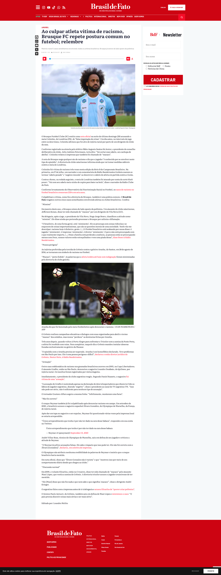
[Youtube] (48, 7)
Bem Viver (121, 17)
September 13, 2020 (79, 432)
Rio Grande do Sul (119, 547)
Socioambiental (91, 549)
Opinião (129, 17)
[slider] (86, 58)
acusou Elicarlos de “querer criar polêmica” (114, 489)
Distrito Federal (105, 543)
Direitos (111, 17)
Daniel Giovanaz (66, 52)
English (163, 7)
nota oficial (85, 136)
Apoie (38, 17)
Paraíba (103, 551)
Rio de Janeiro (119, 543)
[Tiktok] (53, 7)
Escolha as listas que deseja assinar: (157, 63)
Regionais (74, 17)
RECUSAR (195, 571)
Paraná (117, 536)
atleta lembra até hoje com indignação (99, 256)
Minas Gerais (105, 547)
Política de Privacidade (56, 557)
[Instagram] (43, 7)
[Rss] (63, 7)
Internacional (100, 17)
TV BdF (44, 17)
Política (88, 17)
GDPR (58, 571)
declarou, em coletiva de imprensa (75, 447)
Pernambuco (118, 540)
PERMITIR (211, 571)
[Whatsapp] (58, 7)
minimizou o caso (120, 493)
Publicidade (52, 547)
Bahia (103, 536)
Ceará (103, 540)
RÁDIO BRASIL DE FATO (57, 17)
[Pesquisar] (181, 17)
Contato (50, 552)
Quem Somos (139, 17)
